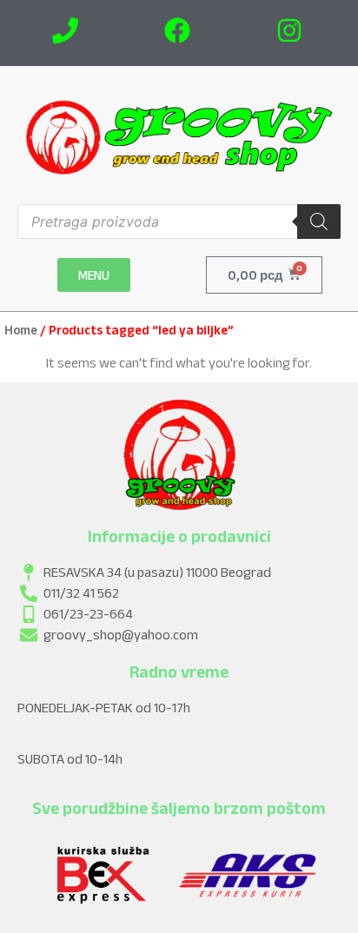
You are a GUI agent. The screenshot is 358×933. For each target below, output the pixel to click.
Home (20, 330)
